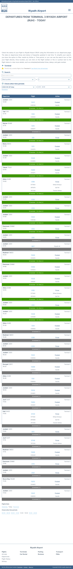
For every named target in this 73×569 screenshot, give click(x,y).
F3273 (33, 481)
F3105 (33, 158)
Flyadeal (57, 102)
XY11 (33, 431)
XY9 (33, 137)
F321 (33, 378)
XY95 (33, 337)
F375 (33, 126)
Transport (59, 552)
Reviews (41, 554)
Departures (5, 556)
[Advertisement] (36, 37)
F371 (33, 146)
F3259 (33, 366)
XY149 (33, 440)
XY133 (33, 414)
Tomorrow (16, 507)
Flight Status (6, 559)
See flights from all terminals (39, 68)
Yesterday (5, 507)
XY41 (33, 237)
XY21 (33, 305)
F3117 (33, 102)
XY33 (33, 346)
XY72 (33, 228)
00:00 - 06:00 (6, 513)
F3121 (33, 217)
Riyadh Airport (37, 11)
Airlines (4, 561)
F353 (33, 114)
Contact (26, 567)
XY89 (33, 181)
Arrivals (4, 554)
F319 (33, 325)
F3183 (33, 267)
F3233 (33, 255)
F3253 (33, 402)
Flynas (57, 137)
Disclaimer (20, 567)
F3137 (33, 493)
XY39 (33, 199)
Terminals (23, 552)
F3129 (33, 314)
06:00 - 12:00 (15, 513)
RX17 (33, 246)
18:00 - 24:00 (33, 513)
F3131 (33, 355)
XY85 (33, 290)
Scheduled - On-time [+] (36, 108)
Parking (40, 552)
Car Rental (23, 554)
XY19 (33, 208)
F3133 (33, 390)
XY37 (33, 472)
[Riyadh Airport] (4, 8)
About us (31, 567)
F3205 (33, 170)
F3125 (33, 278)
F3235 (33, 452)
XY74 (33, 464)
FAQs (58, 554)
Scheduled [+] (36, 131)
